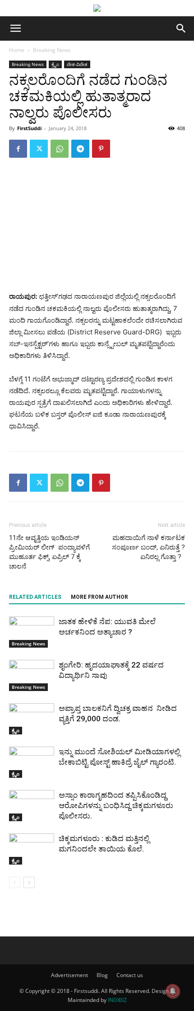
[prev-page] (14, 882)
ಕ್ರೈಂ (55, 64)
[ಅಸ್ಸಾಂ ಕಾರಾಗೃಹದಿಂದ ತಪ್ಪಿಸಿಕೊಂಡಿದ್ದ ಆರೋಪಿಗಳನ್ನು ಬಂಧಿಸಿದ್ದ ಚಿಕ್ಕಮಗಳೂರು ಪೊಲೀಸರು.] (31, 805)
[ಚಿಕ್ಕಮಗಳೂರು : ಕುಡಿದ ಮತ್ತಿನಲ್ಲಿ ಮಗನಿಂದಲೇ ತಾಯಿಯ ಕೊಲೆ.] (31, 849)
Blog (102, 975)
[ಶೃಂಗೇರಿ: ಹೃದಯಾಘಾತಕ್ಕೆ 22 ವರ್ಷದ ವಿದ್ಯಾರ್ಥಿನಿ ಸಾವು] (31, 675)
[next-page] (29, 882)
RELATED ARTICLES (35, 597)
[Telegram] (80, 149)
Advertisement (69, 975)
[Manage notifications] (173, 991)
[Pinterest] (101, 149)
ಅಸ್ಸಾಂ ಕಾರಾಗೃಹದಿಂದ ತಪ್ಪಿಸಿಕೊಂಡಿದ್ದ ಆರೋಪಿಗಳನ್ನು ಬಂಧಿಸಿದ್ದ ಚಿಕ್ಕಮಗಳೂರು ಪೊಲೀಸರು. (117, 805)
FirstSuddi (29, 128)
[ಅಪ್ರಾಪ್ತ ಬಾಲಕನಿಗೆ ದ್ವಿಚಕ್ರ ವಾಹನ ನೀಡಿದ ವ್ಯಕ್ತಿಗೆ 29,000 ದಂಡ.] (31, 718)
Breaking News (52, 50)
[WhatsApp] (60, 149)
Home (16, 50)
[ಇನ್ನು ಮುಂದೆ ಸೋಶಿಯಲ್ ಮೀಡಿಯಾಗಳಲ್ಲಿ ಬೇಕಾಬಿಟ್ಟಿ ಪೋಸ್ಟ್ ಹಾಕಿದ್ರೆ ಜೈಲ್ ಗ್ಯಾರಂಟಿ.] (31, 762)
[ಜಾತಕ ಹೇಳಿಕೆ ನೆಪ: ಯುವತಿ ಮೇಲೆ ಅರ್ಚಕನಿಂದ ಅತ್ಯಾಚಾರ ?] (31, 632)
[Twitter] (39, 149)
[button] (15, 28)
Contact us (129, 975)
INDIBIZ (117, 1000)
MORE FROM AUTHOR (99, 597)
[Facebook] (18, 149)
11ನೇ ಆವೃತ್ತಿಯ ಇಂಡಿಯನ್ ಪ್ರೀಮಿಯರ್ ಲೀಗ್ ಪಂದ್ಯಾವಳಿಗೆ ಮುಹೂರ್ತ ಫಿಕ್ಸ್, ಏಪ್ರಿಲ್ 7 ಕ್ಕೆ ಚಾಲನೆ (49, 552)
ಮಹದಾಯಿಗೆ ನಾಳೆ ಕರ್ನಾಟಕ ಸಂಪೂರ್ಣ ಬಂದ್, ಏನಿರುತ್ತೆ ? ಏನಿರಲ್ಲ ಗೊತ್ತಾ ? (148, 547)
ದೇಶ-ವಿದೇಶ (77, 64)
